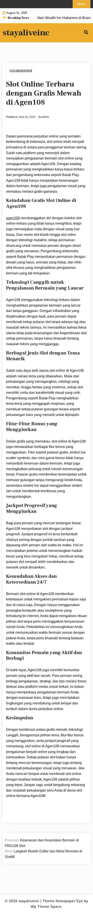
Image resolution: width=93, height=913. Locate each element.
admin (45, 117)
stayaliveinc (26, 33)
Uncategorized (21, 70)
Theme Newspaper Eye (63, 901)
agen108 (13, 218)
